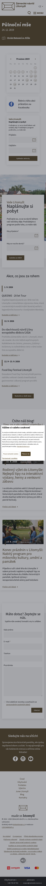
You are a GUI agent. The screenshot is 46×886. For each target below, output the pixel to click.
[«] (10, 59)
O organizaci (17, 836)
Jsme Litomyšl (22, 791)
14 (31, 76)
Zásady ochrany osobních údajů (30, 839)
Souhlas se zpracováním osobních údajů (23, 846)
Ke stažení (7, 836)
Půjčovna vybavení (10, 839)
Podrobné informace (23, 446)
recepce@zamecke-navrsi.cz (32, 883)
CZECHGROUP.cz (8, 827)
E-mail (7, 641)
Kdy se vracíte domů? (15, 243)
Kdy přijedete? (13, 231)
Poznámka (8, 665)
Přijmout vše (26, 454)
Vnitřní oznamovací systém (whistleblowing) (23, 849)
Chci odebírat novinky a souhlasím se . (21, 703)
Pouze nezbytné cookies (10, 454)
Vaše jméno (8, 629)
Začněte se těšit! (15, 258)
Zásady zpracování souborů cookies (23, 842)
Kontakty (23, 797)
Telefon (7, 653)
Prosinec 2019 (22, 59)
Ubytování (22, 782)
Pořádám (22, 785)
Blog (22, 794)
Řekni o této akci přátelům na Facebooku (26, 104)
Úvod (22, 779)
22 (35, 80)
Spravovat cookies (9, 458)
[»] (35, 59)
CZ (40, 6)
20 (27, 80)
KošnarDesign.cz (19, 824)
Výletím (22, 788)
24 (15, 84)
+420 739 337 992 (12, 883)
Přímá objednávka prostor (33, 836)
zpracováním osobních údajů (18, 704)
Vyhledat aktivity (23, 158)
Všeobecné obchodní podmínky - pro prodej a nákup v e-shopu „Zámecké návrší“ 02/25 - (23, 852)
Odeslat (37, 710)
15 (35, 76)
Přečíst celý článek (9, 507)
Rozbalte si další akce (10, 315)
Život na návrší (25, 462)
